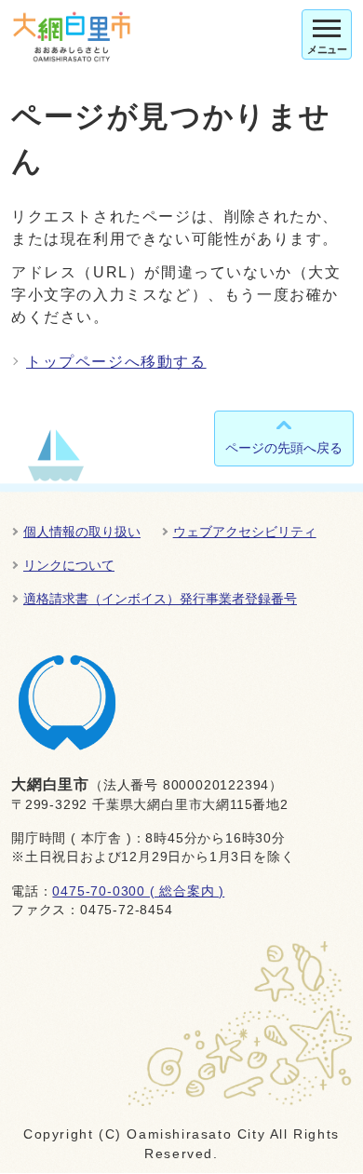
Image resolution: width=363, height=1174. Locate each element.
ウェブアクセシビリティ (244, 531)
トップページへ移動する (116, 362)
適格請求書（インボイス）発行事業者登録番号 (160, 598)
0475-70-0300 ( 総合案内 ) (138, 891)
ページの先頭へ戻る (284, 447)
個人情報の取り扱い (82, 531)
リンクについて (68, 565)
